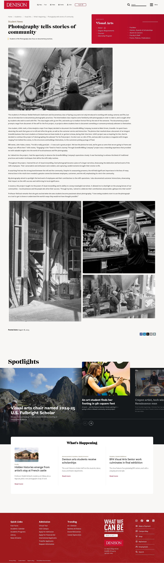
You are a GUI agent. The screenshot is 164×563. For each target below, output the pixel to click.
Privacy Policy (12, 560)
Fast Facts (14, 526)
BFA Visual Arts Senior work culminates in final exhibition (126, 461)
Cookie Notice (21, 560)
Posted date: (13, 330)
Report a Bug (31, 560)
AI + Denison (71, 526)
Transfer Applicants (46, 541)
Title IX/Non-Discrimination (43, 560)
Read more (19, 484)
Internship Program (105, 36)
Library (13, 535)
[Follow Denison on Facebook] (142, 521)
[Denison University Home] (113, 545)
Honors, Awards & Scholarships (141, 30)
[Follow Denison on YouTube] (147, 521)
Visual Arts (28, 17)
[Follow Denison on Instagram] (136, 521)
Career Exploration (74, 535)
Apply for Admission (46, 532)
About (100, 28)
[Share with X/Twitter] (147, 334)
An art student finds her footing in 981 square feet (98, 401)
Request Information (46, 544)
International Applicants (48, 538)
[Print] (154, 334)
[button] (137, 4)
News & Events (16, 538)
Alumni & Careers (136, 33)
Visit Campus (44, 529)
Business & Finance (74, 529)
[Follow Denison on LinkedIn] (153, 521)
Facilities (133, 27)
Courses (101, 33)
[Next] (91, 423)
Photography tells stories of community (60, 17)
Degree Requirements (106, 31)
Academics (18, 17)
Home (10, 17)
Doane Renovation (74, 532)
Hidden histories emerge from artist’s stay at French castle (32, 469)
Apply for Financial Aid (47, 535)
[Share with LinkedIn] (144, 334)
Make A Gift (111, 535)
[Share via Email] (151, 334)
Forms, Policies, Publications (140, 38)
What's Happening (39, 17)
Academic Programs (18, 532)
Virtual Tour (43, 526)
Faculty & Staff (135, 35)
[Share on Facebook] (141, 334)
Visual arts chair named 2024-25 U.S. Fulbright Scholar (43, 410)
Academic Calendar (18, 529)
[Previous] (85, 423)
